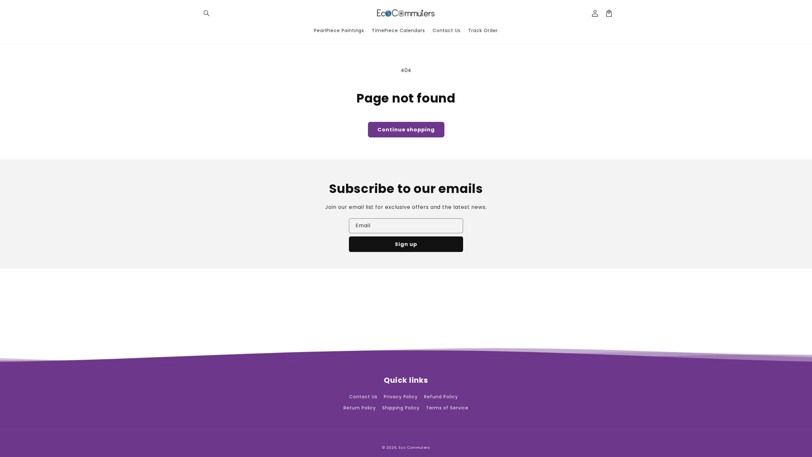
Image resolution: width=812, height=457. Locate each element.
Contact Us (363, 397)
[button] (207, 13)
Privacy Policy (401, 397)
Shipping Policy (400, 408)
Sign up (406, 244)
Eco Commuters (414, 447)
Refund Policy (441, 397)
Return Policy (360, 408)
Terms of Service (447, 408)
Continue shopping (406, 129)
